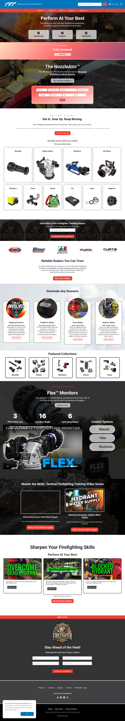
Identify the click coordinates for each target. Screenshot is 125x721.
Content (51, 10)
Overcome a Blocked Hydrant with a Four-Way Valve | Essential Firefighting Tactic (101, 582)
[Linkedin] (64, 697)
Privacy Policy (12, 709)
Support (71, 10)
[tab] (54, 596)
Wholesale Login (81, 688)
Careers (69, 688)
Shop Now (18, 168)
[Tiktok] (58, 697)
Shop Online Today (61, 133)
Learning (51, 688)
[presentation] (22, 569)
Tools (61, 10)
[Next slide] (118, 576)
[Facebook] (61, 697)
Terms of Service (74, 712)
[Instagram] (67, 697)
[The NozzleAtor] (62, 105)
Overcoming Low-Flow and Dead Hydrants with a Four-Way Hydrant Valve (21, 582)
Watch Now (12, 587)
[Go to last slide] (6, 576)
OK (27, 714)
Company (83, 10)
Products (40, 10)
